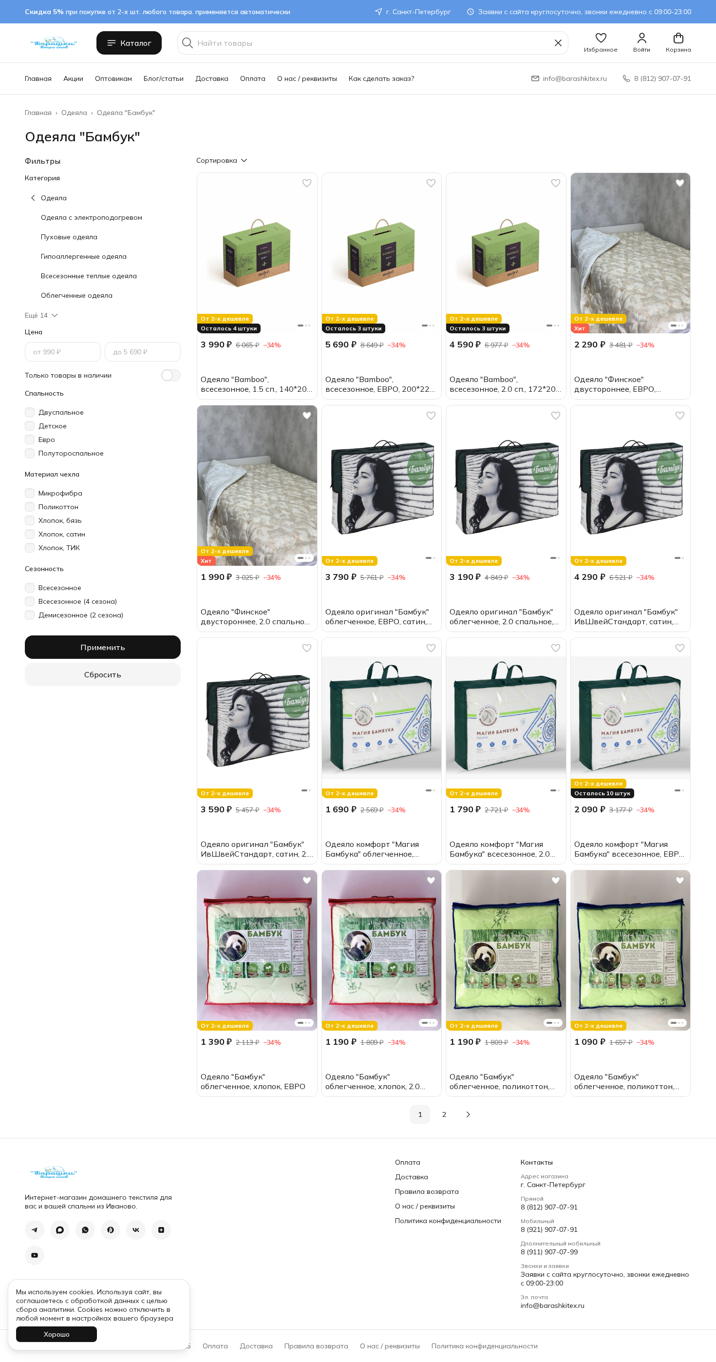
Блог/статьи (164, 78)
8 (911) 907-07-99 (549, 1251)
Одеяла (74, 112)
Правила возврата (427, 1191)
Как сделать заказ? (381, 78)
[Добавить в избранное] (307, 183)
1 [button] (420, 1114)
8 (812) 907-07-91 (549, 1207)
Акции (73, 78)
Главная (38, 78)
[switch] (171, 375)
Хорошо (57, 1334)
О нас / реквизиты (307, 78)
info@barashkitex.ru (552, 1305)
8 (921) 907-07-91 (549, 1229)
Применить (102, 647)
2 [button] (444, 1114)
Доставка (211, 78)
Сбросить (102, 674)
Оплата (252, 78)
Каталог (135, 43)
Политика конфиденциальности (448, 1220)
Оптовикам (113, 78)
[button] (601, 43)
